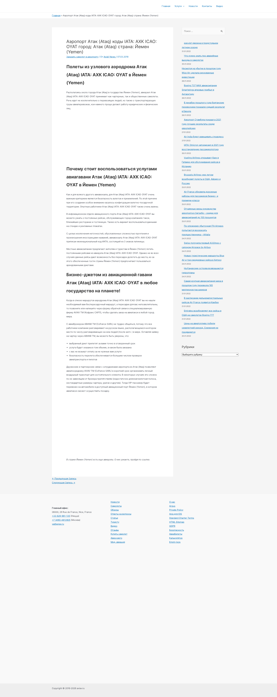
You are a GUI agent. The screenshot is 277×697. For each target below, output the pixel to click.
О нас (172, 502)
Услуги (178, 6)
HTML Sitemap (176, 522)
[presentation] (183, 6)
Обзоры (115, 510)
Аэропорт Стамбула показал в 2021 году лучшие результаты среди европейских (201, 124)
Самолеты (116, 506)
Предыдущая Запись (64, 478)
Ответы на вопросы (121, 514)
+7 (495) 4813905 (61, 520)
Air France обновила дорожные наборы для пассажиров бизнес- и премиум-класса (200, 196)
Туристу (115, 522)
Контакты (207, 6)
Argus (172, 506)
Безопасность (176, 530)
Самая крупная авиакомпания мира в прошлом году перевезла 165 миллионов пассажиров (202, 285)
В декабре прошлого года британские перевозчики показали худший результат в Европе (203, 107)
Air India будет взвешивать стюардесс (204, 136)
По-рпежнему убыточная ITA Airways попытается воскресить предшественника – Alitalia (202, 230)
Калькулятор (176, 538)
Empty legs (174, 542)
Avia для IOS (175, 514)
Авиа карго (116, 538)
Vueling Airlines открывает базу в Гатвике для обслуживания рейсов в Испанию (201, 162)
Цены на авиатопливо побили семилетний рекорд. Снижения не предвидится (200, 327)
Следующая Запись (63, 482)
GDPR (172, 526)
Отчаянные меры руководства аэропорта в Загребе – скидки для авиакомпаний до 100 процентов (200, 213)
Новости (193, 6)
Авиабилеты (175, 534)
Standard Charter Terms (181, 518)
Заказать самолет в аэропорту (82, 56)
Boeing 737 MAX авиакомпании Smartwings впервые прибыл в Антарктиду (199, 89)
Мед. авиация (118, 542)
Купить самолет (119, 534)
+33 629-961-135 (61, 516)
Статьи (114, 518)
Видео (219, 6)
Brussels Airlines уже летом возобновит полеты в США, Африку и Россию (201, 179)
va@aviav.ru (58, 524)
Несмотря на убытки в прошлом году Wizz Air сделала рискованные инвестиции (201, 72)
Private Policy (176, 510)
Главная (166, 6)
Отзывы (115, 530)
